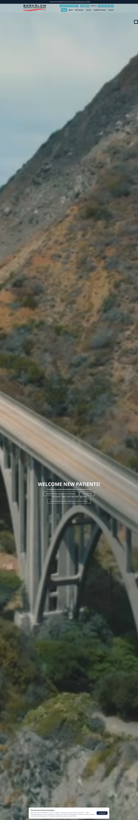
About (70, 10)
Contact (110, 10)
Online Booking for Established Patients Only (69, 501)
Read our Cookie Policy (70, 816)
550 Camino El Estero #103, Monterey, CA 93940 (75, 2)
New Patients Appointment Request (61, 493)
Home (64, 10)
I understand (102, 813)
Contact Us (87, 493)
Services (88, 10)
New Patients (79, 10)
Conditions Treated (100, 10)
